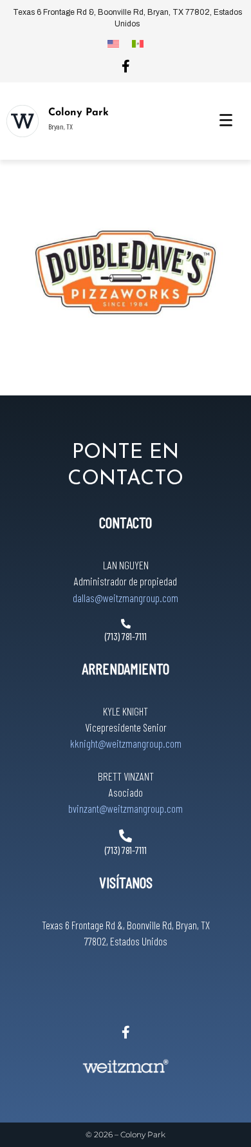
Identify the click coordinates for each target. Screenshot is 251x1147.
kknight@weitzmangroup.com (125, 743)
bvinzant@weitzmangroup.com (125, 808)
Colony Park (78, 113)
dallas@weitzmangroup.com (125, 597)
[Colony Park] (22, 121)
